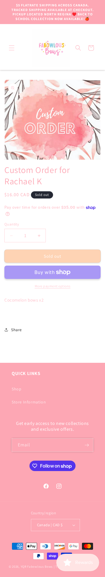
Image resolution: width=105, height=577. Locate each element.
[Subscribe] (86, 445)
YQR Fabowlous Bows (37, 567)
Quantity (11, 224)
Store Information (29, 402)
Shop (16, 389)
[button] (11, 48)
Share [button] (16, 329)
